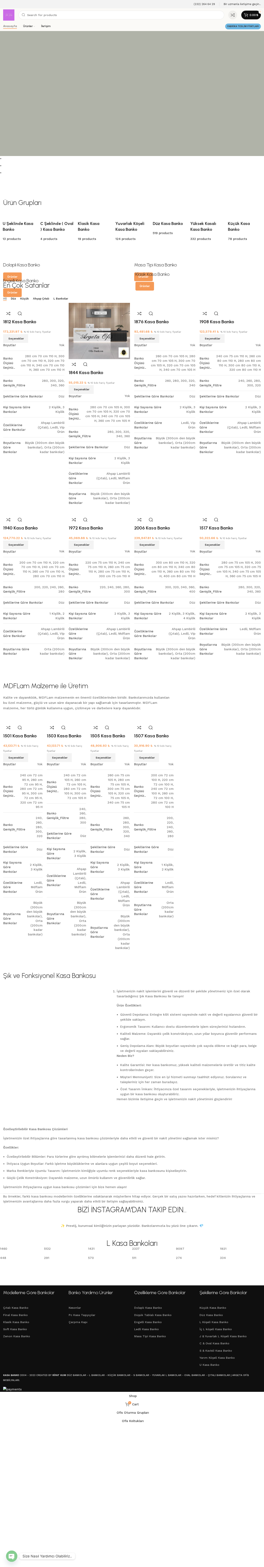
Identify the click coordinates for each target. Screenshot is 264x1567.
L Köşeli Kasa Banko (214, 1322)
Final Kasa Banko (15, 1315)
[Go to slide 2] (134, 165)
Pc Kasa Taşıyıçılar (82, 1315)
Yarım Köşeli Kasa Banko (217, 1357)
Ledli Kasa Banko (146, 1329)
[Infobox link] (201, 4)
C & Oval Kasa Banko (214, 1343)
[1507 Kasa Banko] (148, 719)
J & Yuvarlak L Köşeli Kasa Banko (223, 1336)
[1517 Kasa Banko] (214, 512)
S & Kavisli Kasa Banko (216, 1350)
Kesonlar (75, 1307)
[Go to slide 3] (134, 172)
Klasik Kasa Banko (16, 1322)
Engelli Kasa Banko (148, 1322)
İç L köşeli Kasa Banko (216, 1329)
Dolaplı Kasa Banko (148, 1307)
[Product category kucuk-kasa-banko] (132, 228)
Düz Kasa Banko (211, 1315)
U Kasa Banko (209, 1364)
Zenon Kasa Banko (16, 1336)
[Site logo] (8, 15)
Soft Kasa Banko (15, 1329)
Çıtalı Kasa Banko (15, 1307)
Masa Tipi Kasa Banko (150, 1336)
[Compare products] (232, 15)
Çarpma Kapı (78, 1322)
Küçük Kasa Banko (213, 1307)
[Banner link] (66, 264)
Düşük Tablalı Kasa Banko (153, 1315)
